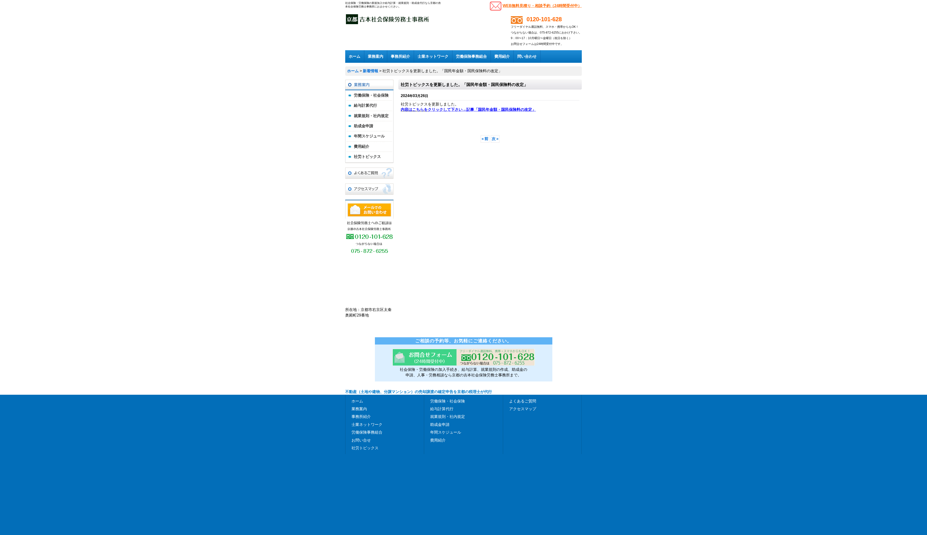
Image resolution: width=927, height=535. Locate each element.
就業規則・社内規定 (371, 116)
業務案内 (359, 409)
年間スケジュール (369, 136)
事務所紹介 (361, 416)
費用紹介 (361, 146)
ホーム (357, 401)
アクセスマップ (522, 409)
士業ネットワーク (366, 424)
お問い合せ (361, 440)
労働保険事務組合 (366, 432)
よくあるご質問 (522, 401)
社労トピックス (367, 157)
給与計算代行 (365, 105)
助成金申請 (363, 126)
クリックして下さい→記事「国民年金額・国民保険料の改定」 (482, 109)
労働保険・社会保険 (371, 95)
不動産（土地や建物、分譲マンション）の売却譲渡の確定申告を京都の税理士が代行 (418, 392)
